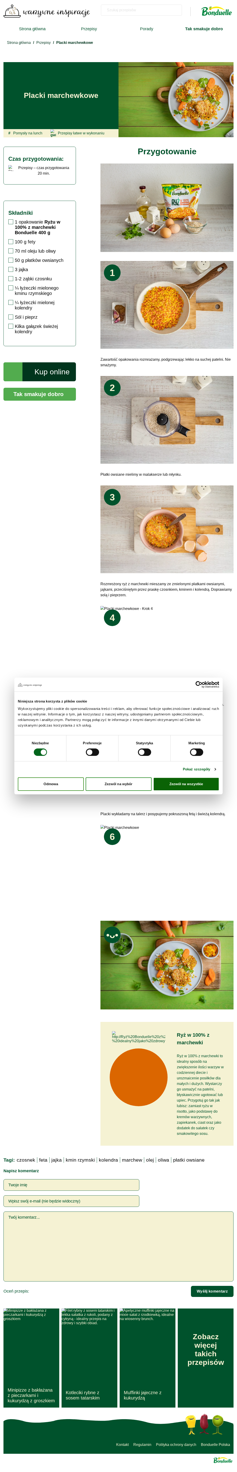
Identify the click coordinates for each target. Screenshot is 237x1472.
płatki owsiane (189, 1160)
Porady (146, 29)
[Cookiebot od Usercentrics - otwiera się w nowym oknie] (199, 684)
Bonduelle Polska (215, 1445)
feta (43, 1160)
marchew (132, 1160)
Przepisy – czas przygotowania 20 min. (43, 170)
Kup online (52, 372)
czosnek (26, 1160)
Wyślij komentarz (212, 1291)
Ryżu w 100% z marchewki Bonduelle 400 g (37, 227)
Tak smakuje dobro (38, 394)
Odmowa (51, 784)
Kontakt (122, 1445)
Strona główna (32, 29)
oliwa (163, 1160)
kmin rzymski (80, 1160)
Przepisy (89, 29)
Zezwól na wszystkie (186, 784)
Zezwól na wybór (119, 784)
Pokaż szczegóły (196, 769)
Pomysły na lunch (25, 133)
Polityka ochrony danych (176, 1445)
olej (150, 1160)
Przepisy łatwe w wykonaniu (81, 133)
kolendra (108, 1160)
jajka (56, 1160)
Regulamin (142, 1445)
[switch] (92, 752)
